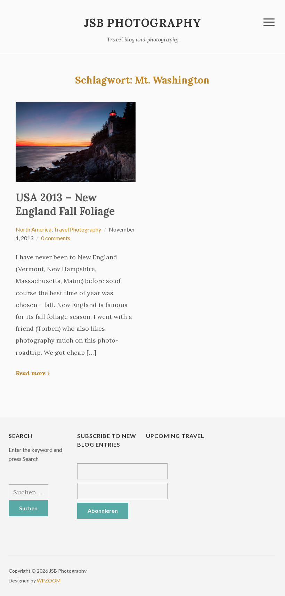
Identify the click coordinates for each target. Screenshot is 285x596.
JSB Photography (142, 23)
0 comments (55, 238)
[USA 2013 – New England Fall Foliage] (76, 141)
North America (33, 229)
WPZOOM (48, 580)
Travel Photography (77, 229)
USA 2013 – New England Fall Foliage (65, 204)
